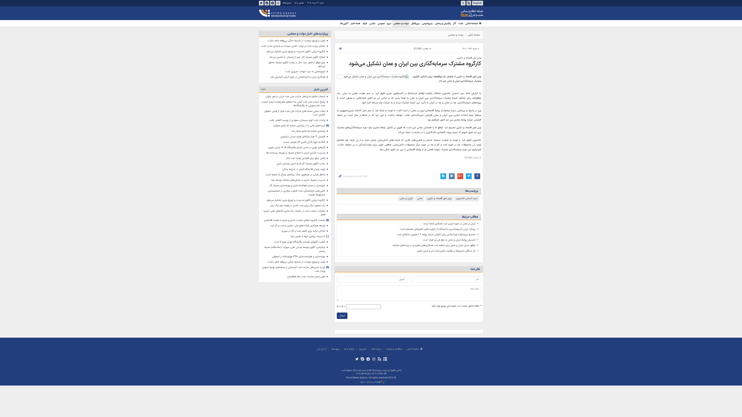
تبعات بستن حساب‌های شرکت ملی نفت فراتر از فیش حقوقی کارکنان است (294, 113)
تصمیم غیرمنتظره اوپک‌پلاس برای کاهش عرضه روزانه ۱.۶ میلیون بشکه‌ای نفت (436, 234)
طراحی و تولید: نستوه (369, 382)
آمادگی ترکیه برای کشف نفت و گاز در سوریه (303, 231)
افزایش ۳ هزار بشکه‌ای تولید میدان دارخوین (302, 137)
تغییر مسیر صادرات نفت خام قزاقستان (306, 277)
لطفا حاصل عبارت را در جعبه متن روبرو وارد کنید (456, 306)
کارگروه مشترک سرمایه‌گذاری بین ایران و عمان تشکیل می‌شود (415, 63)
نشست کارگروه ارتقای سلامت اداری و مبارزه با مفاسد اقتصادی (294, 220)
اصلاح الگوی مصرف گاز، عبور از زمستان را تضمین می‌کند (297, 57)
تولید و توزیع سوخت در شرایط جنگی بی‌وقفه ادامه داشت (296, 41)
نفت (460, 23)
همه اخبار (355, 23)
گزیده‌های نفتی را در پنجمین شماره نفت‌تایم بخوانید (299, 126)
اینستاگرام (278, 3)
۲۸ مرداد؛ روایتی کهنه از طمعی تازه (308, 236)
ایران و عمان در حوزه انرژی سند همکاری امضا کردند (449, 224)
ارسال (342, 316)
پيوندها (335, 349)
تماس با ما (299, 3)
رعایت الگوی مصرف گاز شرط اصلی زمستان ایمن (301, 164)
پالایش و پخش (443, 23)
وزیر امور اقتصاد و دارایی (439, 199)
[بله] (362, 359)
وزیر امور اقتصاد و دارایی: (468, 58)
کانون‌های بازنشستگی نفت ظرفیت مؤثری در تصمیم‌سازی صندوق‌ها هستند (296, 193)
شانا (458, 13)
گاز (454, 23)
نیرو (389, 23)
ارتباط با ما (349, 349)
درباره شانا (287, 3)
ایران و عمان (406, 199)
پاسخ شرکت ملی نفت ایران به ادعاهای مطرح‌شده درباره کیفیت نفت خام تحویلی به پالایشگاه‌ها (293, 104)
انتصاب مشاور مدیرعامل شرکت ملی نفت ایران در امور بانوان (295, 96)
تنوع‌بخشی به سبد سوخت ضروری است (305, 72)
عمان (419, 199)
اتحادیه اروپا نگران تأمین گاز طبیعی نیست (304, 142)
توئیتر (261, 3)
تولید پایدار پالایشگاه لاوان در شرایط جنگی (303, 169)
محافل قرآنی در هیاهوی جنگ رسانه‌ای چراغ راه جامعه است (295, 175)
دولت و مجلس (401, 23)
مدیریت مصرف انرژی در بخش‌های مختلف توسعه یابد (298, 180)
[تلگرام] (368, 359)
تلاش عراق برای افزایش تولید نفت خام (305, 158)
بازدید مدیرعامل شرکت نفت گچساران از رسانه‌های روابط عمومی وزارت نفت (293, 269)
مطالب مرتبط (470, 217)
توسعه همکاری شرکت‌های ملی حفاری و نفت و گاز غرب (297, 226)
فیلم (365, 23)
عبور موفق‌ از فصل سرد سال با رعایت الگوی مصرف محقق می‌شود (297, 64)
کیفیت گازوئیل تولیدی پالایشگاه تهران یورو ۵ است (299, 242)
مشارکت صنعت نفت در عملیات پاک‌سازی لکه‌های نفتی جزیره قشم (294, 213)
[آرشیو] (385, 359)
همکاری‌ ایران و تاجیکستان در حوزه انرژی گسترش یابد (297, 77)
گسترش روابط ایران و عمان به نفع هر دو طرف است (449, 240)
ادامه (263, 89)
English (477, 3)
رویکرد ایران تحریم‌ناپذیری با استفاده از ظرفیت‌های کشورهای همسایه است (437, 229)
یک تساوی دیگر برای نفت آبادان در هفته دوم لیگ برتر (297, 206)
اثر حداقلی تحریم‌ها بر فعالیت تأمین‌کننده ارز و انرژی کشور (446, 251)
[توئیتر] (356, 359)
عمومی (381, 23)
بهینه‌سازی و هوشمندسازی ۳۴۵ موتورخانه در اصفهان (298, 257)
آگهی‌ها (344, 23)
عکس (372, 23)
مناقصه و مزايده (394, 349)
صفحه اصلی (471, 23)
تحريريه (363, 349)
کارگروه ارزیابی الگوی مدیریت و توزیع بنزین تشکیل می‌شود (295, 51)
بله (267, 3)
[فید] (379, 359)
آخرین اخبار (321, 89)
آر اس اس (322, 349)
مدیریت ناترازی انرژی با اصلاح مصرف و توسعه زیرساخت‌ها (295, 153)
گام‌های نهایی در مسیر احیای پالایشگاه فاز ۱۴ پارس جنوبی (296, 147)
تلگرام (272, 3)
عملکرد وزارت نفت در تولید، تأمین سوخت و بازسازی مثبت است (293, 46)
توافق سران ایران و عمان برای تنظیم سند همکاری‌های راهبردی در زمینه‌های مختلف (433, 245)
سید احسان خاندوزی (466, 199)
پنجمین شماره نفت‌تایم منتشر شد (308, 131)
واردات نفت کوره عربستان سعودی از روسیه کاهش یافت (297, 120)
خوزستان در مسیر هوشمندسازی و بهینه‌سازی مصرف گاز (297, 185)
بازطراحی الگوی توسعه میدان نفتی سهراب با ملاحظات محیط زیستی (294, 249)
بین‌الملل (415, 23)
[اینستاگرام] (373, 359)
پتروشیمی (427, 23)
